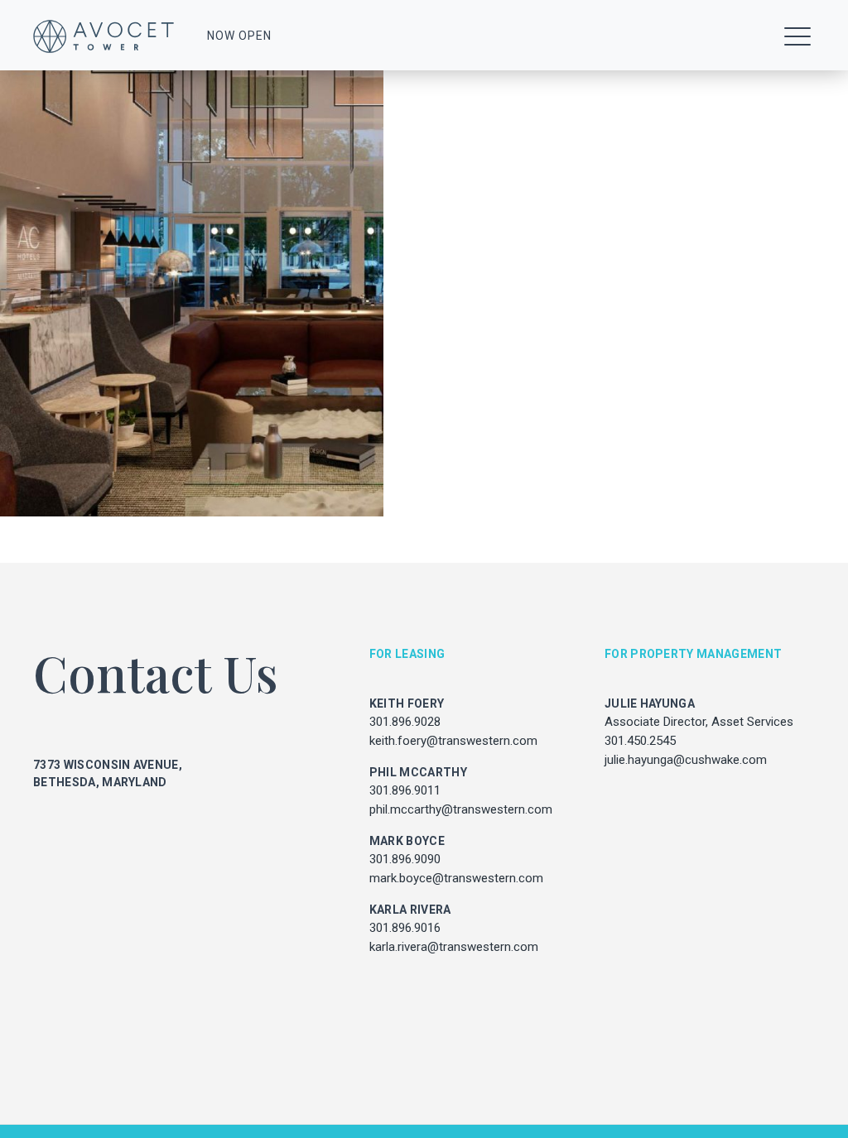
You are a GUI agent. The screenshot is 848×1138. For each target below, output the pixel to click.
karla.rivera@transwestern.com (453, 946)
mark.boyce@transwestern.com (456, 878)
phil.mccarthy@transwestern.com (460, 809)
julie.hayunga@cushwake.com (686, 759)
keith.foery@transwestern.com (453, 740)
